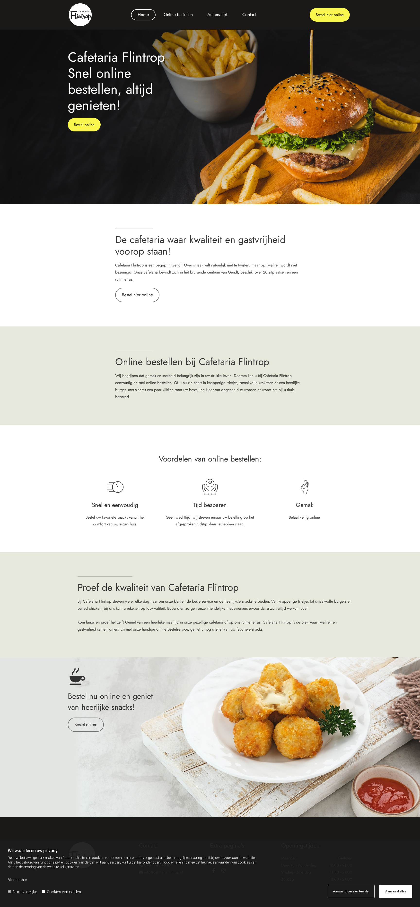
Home (143, 14)
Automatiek (217, 14)
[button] (330, 15)
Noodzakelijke (25, 892)
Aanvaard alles (395, 891)
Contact (249, 14)
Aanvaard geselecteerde (350, 891)
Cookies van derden (64, 892)
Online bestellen (178, 14)
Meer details (17, 880)
